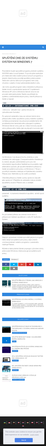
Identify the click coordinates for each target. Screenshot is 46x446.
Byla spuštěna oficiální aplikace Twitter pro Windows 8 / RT (27, 357)
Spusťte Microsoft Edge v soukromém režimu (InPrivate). (26, 338)
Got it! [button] (24, 440)
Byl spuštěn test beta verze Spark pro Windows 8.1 (26, 367)
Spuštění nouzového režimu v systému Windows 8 (27, 300)
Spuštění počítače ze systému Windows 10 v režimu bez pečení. (27, 347)
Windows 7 (12, 53)
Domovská (5, 53)
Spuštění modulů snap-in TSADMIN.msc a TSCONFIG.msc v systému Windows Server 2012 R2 (28, 328)
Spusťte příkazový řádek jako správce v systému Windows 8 (27, 281)
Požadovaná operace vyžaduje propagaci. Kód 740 (24, 376)
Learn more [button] (34, 435)
